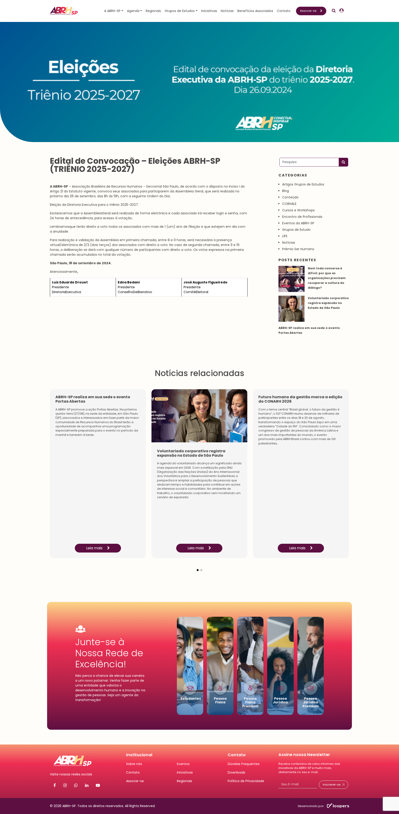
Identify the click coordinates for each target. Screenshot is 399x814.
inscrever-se (331, 785)
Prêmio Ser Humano (298, 249)
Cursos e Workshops (298, 210)
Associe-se (308, 11)
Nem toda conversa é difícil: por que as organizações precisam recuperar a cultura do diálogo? (327, 278)
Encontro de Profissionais (302, 216)
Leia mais (94, 548)
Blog (285, 190)
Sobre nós (134, 764)
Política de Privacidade (246, 781)
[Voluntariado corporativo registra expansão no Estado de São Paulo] (291, 309)
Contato (283, 11)
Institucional (139, 755)
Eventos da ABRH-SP (298, 223)
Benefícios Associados (255, 11)
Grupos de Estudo (296, 229)
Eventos (183, 764)
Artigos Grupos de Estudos (303, 184)
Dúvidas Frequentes (244, 764)
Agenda (133, 11)
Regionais (153, 11)
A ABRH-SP (112, 11)
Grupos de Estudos (180, 11)
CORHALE (289, 203)
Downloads (236, 772)
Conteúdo (290, 197)
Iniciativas (209, 11)
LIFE (284, 236)
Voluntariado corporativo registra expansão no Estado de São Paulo (328, 303)
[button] (198, 566)
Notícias (227, 11)
